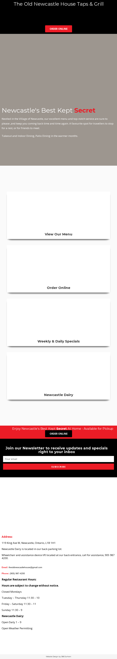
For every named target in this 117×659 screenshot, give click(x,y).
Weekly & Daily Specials (58, 341)
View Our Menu (58, 234)
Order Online (58, 288)
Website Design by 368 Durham (58, 656)
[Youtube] (22, 20)
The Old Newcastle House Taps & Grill (59, 4)
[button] (58, 11)
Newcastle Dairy (58, 395)
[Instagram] (17, 20)
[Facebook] (12, 20)
